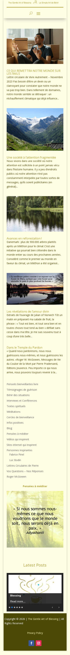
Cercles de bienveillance (20, 417)
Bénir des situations (18, 395)
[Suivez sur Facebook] (31, 643)
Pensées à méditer (17, 433)
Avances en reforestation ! (24, 238)
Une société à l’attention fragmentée (31, 157)
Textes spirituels (16, 406)
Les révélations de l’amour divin (28, 311)
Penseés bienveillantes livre (22, 384)
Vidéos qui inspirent (18, 439)
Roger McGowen (16, 476)
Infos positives (15, 422)
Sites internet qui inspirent (22, 445)
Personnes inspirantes (19, 450)
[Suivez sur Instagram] (38, 643)
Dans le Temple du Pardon (24, 347)
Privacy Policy (35, 633)
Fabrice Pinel (16, 454)
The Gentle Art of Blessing (43, 619)
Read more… (17, 601)
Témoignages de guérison (22, 389)
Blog (9, 428)
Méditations (13, 411)
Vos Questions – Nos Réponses (25, 471)
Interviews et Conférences (22, 400)
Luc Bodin (15, 460)
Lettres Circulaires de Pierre (23, 465)
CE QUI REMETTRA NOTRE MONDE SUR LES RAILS (33, 72)
